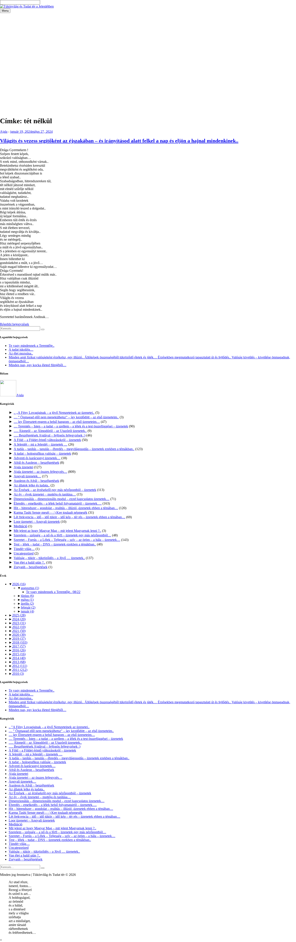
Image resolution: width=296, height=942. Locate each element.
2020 (19, 635)
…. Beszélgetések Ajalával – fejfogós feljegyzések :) (49, 435)
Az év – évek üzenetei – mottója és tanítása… (45, 494)
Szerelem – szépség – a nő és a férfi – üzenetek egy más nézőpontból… (62, 535)
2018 (19, 642)
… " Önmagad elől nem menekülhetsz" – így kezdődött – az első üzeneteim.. (61, 731)
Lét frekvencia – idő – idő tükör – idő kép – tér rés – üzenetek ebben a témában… (69, 517)
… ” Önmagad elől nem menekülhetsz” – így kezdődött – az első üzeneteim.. (66, 417)
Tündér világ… (24, 549)
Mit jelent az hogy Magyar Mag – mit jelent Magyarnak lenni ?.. (57, 531)
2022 (19, 627)
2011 (19, 670)
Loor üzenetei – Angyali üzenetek (37, 521)
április (27, 603)
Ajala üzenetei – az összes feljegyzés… (40, 471)
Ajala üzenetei (23, 467)
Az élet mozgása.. (21, 353)
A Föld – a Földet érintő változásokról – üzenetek (47, 440)
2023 (19, 623)
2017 (19, 646)
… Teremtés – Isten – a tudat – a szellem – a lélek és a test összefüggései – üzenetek (71, 426)
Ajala (3, 131)
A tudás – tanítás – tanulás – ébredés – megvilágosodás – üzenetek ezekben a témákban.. (74, 449)
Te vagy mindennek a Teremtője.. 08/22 (53, 592)
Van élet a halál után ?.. (29, 562)
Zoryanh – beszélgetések (30, 567)
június (27, 596)
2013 (19, 662)
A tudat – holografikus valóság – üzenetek (42, 453)
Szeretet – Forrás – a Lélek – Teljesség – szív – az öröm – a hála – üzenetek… (67, 540)
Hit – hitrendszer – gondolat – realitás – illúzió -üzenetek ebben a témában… (66, 508)
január (27, 611)
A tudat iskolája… (21, 349)
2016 (19, 650)
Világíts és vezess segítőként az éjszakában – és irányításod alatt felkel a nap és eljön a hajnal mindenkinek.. (119, 141)
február (28, 607)
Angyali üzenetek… (27, 476)
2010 (18, 673)
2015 (19, 654)
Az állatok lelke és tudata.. (32, 485)
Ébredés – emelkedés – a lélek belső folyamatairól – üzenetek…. (58, 503)
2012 (19, 666)
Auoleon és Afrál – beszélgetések (36, 481)
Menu (5, 10)
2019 (19, 638)
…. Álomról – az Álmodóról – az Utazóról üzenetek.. (50, 431)
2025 (19, 615)
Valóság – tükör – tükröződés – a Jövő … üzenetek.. (49, 558)
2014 (19, 658)
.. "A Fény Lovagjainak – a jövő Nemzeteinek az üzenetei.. (49, 727)
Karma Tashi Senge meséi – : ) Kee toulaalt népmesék (50, 512)
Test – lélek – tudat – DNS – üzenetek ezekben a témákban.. (55, 544)
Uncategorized (24, 553)
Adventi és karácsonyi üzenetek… (37, 458)
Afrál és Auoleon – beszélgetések (36, 462)
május (27, 599)
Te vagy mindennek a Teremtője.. (31, 345)
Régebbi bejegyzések (14, 324)
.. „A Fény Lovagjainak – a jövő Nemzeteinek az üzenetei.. (54, 412)
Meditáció (20, 526)
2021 (19, 631)
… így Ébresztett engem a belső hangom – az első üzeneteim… (57, 422)
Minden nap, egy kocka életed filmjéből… (37, 365)
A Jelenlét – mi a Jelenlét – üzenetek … (40, 444)
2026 (19, 584)
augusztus (30, 588)
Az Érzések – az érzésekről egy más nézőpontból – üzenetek (55, 490)
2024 (19, 619)
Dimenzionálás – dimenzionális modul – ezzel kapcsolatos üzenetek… (61, 499)
